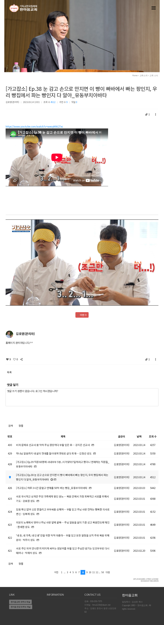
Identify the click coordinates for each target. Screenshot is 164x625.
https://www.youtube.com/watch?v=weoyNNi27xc (34, 126)
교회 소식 (153, 75)
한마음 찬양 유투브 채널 (21, 607)
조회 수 (152, 436)
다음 (108, 572)
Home (134, 75)
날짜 (139, 436)
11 (93, 572)
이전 (56, 572)
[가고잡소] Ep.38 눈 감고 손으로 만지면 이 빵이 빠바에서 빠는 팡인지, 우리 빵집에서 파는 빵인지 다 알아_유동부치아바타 (81, 92)
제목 (63, 436)
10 (90, 572)
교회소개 (143, 75)
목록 (9, 372)
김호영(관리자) (12, 102)
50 (102, 572)
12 (97, 572)
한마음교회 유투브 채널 (20, 602)
